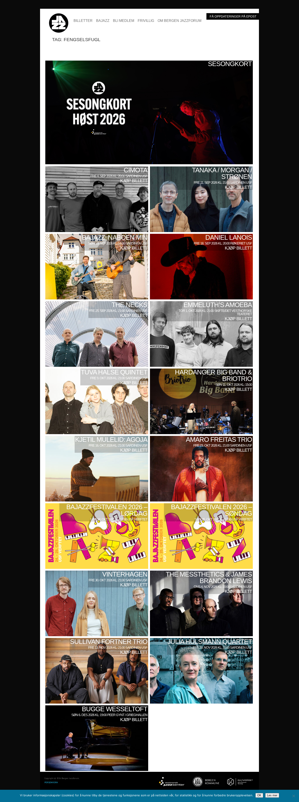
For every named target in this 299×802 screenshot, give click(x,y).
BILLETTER (83, 20)
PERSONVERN (51, 782)
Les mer (272, 795)
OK (259, 795)
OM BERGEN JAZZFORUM (179, 20)
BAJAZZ (102, 20)
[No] (293, 796)
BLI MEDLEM (123, 20)
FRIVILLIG (146, 20)
